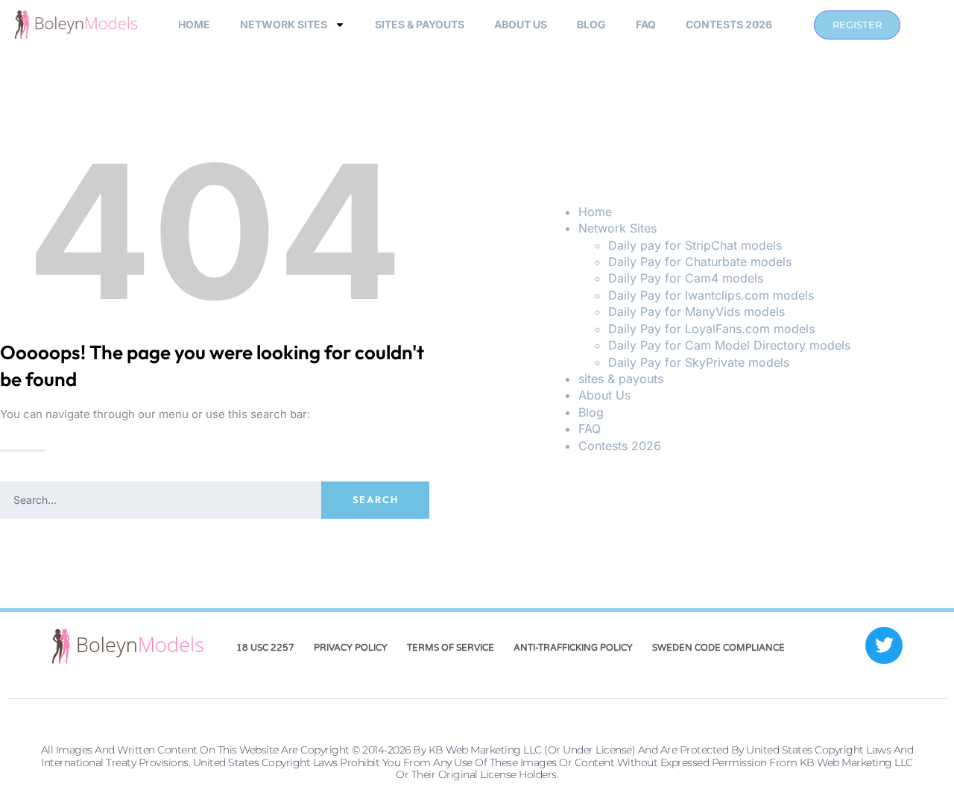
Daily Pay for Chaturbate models (700, 261)
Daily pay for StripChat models (695, 245)
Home (194, 24)
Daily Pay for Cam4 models (685, 278)
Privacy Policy (351, 647)
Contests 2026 (729, 24)
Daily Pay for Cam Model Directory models (729, 345)
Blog (591, 24)
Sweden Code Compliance (718, 647)
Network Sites (283, 24)
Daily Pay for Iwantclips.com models (711, 295)
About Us (520, 24)
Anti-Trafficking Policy (573, 647)
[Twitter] (884, 645)
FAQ (646, 24)
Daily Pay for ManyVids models (696, 311)
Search (376, 499)
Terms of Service (450, 647)
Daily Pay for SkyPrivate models (698, 362)
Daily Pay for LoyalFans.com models (711, 328)
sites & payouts (419, 24)
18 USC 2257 (265, 647)
